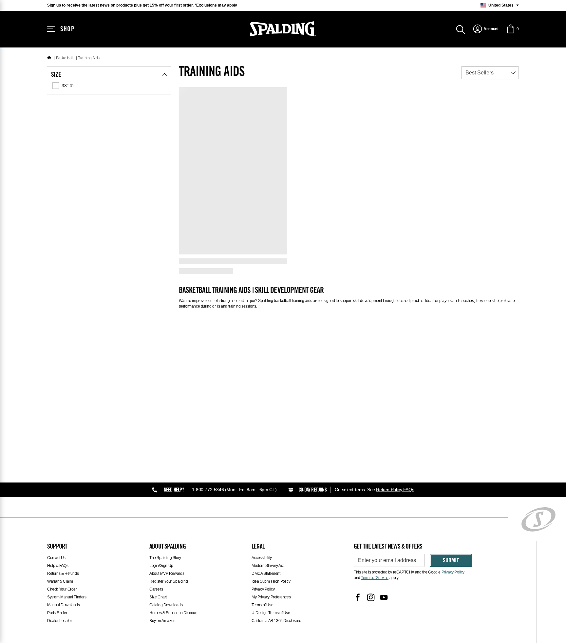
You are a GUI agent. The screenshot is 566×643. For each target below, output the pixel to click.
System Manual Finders (66, 597)
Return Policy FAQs (395, 489)
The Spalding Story (165, 557)
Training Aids (89, 58)
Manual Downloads (63, 605)
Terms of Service (374, 577)
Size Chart (158, 597)
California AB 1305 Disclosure (276, 620)
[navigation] (485, 28)
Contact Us (56, 557)
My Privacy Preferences (271, 597)
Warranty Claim (60, 581)
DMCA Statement (266, 573)
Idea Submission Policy (271, 581)
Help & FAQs (57, 565)
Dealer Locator (59, 620)
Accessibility (262, 557)
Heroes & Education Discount (173, 613)
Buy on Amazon (162, 620)
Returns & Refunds (63, 573)
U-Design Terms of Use (271, 613)
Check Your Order (62, 589)
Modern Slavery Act (268, 565)
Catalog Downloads (165, 605)
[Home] (49, 58)
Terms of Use (262, 605)
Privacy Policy (263, 589)
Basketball (64, 58)
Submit (451, 561)
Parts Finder (57, 613)
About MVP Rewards (166, 573)
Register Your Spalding (168, 581)
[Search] (460, 29)
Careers (156, 589)
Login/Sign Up (161, 565)
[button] (512, 28)
